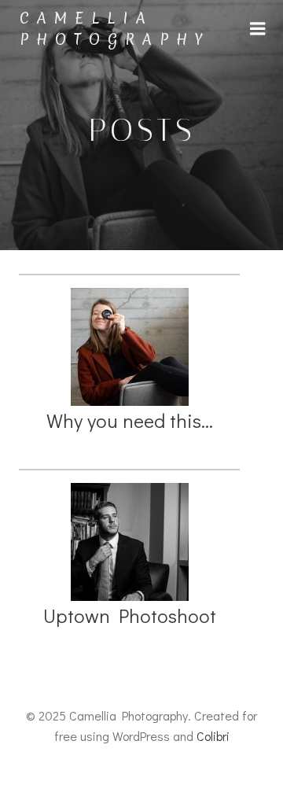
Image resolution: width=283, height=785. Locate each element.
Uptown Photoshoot (129, 615)
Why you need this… (129, 420)
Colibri (213, 736)
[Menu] (257, 29)
